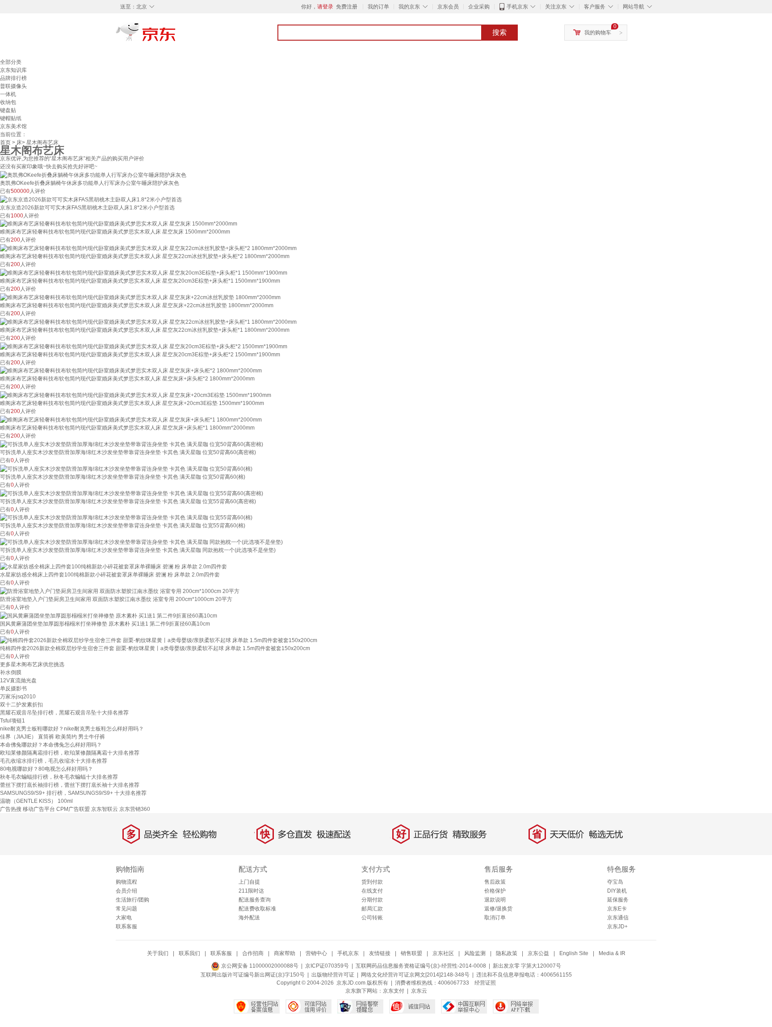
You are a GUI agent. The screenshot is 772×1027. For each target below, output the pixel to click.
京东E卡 (617, 909)
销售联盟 (411, 953)
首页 (5, 142)
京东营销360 (134, 809)
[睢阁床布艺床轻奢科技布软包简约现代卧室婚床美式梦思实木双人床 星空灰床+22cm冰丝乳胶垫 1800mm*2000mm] (140, 297)
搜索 (499, 32)
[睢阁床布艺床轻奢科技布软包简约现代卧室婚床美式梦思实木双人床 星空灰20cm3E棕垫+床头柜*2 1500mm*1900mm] (143, 346)
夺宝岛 (615, 882)
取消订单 (495, 917)
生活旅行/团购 (132, 900)
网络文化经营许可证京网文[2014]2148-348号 (415, 975)
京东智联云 (104, 809)
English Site (573, 953)
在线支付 (372, 891)
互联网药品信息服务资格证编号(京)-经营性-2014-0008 (421, 966)
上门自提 (249, 882)
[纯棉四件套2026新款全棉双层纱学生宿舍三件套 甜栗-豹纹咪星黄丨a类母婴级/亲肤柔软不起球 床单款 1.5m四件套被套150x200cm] (158, 640)
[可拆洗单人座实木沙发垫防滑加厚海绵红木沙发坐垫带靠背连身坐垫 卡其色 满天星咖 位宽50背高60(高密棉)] (131, 444)
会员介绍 (126, 891)
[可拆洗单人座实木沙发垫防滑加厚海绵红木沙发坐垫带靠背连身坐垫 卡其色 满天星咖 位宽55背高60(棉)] (126, 517)
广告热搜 (10, 809)
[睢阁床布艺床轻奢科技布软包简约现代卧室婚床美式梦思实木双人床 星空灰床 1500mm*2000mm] (118, 224)
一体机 (8, 94)
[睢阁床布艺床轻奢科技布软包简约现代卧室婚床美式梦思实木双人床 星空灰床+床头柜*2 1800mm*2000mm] (131, 370)
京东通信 (618, 917)
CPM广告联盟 (73, 809)
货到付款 (372, 882)
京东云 (419, 991)
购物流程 (126, 882)
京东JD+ (617, 926)
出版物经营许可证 (332, 975)
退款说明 (495, 900)
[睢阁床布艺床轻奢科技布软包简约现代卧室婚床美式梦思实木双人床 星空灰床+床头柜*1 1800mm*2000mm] (131, 419)
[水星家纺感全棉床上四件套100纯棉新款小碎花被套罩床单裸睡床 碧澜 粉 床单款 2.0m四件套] (113, 566)
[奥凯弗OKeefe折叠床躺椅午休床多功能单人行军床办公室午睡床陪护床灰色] (93, 174)
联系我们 (189, 953)
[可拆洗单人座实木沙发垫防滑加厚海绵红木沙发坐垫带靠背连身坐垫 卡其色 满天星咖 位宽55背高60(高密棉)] (131, 493)
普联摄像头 (13, 86)
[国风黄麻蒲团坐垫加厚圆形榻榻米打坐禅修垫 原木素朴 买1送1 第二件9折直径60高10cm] (108, 615)
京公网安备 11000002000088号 (259, 966)
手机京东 (517, 7)
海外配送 (249, 917)
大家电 (124, 917)
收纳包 (8, 102)
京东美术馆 (13, 126)
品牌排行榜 (13, 78)
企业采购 (479, 7)
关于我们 (157, 953)
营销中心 (316, 953)
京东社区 (443, 953)
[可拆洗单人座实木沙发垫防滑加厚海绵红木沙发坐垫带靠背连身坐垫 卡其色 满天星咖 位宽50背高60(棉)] (126, 468)
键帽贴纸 (10, 118)
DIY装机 (617, 891)
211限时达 (251, 891)
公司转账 (372, 917)
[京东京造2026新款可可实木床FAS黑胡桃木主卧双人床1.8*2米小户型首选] (91, 199)
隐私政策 (506, 953)
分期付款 (372, 900)
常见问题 (126, 909)
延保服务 (618, 900)
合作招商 (253, 953)
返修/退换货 (498, 909)
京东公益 (538, 953)
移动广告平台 (39, 809)
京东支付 (393, 991)
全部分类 (10, 62)
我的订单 (378, 7)
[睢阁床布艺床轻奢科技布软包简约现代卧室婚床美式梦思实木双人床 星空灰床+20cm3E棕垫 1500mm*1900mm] (135, 395)
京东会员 (448, 7)
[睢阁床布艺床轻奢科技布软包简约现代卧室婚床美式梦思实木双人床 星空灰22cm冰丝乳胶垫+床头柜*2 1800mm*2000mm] (148, 248)
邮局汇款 (372, 909)
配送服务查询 (255, 900)
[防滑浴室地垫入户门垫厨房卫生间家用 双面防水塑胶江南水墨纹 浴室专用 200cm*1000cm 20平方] (119, 591)
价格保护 (495, 891)
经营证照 (485, 983)
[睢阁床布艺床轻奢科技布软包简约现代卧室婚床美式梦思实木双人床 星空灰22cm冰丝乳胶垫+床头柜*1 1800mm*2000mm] (148, 321)
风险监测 (475, 953)
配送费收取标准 (257, 909)
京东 (176, 35)
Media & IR (612, 953)
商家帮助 (284, 953)
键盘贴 (8, 110)
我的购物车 (597, 32)
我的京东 (409, 7)
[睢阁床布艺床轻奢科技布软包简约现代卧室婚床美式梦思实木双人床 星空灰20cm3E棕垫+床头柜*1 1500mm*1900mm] (143, 272)
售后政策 (495, 882)
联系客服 (126, 926)
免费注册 (346, 7)
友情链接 (379, 953)
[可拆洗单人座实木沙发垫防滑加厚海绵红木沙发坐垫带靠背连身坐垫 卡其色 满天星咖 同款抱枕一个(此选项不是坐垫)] (141, 542)
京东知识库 (13, 70)
